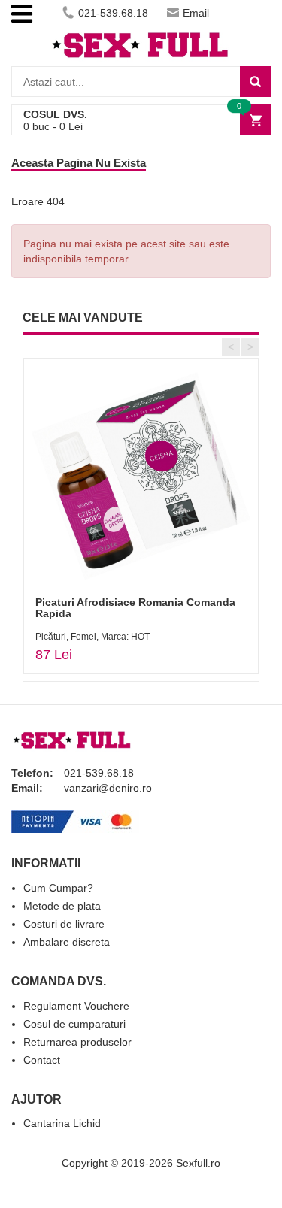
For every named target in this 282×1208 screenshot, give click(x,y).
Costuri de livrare (64, 924)
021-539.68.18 (113, 13)
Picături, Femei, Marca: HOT (92, 636)
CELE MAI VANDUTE (83, 317)
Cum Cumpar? (58, 888)
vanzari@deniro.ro (108, 788)
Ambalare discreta (66, 942)
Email (196, 13)
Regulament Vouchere (76, 1006)
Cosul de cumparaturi (74, 1024)
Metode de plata (62, 906)
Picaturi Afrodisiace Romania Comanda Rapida (135, 607)
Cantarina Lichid (62, 1123)
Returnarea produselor (77, 1042)
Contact (41, 1060)
